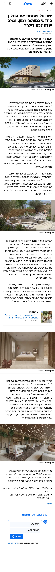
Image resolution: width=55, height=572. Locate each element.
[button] (43, 3)
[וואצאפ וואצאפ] (10, 3)
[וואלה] (27, 3)
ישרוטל (49, 504)
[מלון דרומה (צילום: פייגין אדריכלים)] (27, 74)
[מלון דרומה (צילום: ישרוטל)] (27, 217)
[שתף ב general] (4, 3)
